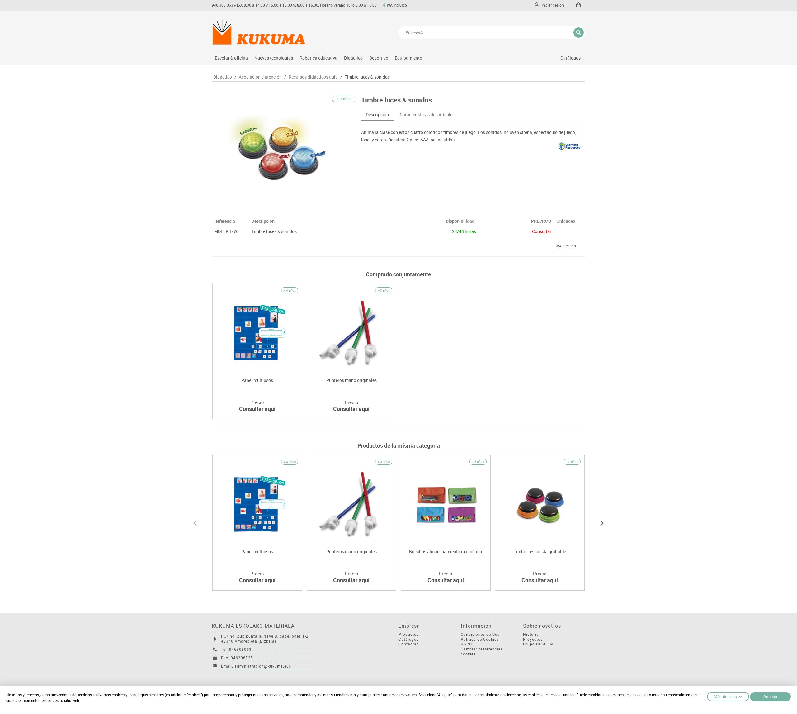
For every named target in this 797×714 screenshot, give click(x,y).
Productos (408, 634)
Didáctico (353, 58)
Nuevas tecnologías (273, 58)
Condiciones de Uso (480, 634)
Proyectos (533, 639)
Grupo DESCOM (538, 644)
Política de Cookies (480, 639)
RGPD (466, 644)
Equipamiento (408, 58)
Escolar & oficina (231, 58)
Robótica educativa (318, 58)
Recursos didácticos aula (313, 77)
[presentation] (195, 522)
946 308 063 (222, 5)
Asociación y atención (260, 77)
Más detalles (725, 696)
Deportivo (378, 58)
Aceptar (770, 696)
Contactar (408, 644)
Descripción (377, 114)
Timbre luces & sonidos (367, 77)
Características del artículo (426, 114)
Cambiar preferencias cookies (482, 651)
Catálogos (570, 58)
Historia (531, 634)
